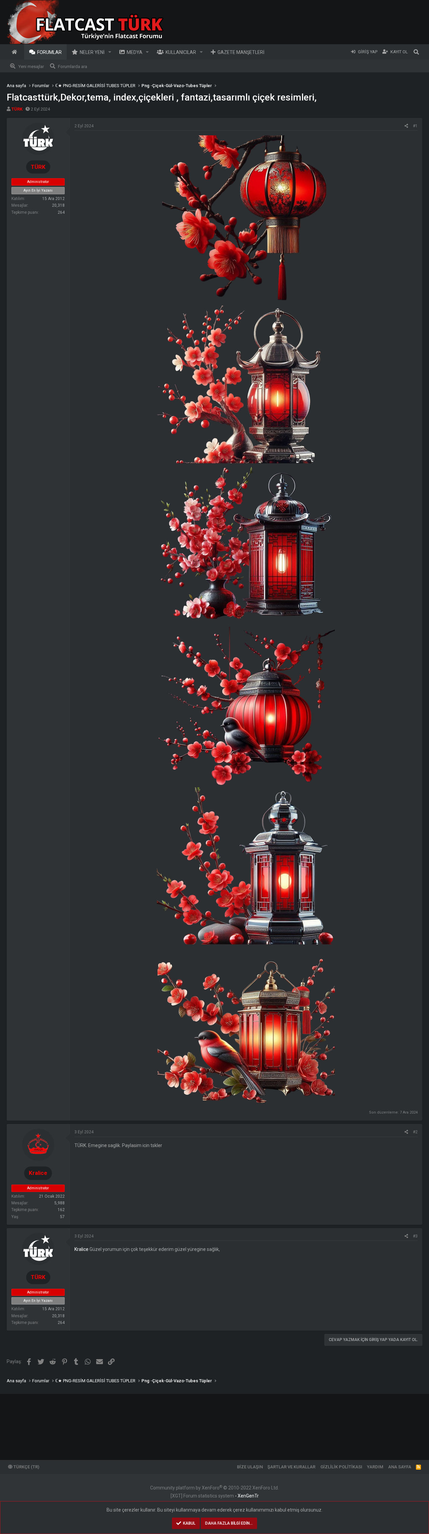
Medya (134, 52)
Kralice (81, 1249)
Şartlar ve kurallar (291, 1466)
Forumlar (49, 52)
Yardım (375, 1466)
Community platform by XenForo (214, 1487)
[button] (109, 52)
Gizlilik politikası (341, 1466)
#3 (415, 1236)
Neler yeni (92, 52)
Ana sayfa (15, 52)
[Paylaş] (406, 126)
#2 (415, 1132)
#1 (415, 126)
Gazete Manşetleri (241, 52)
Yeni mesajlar (31, 66)
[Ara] (416, 52)
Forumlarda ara (72, 66)
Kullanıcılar (181, 52)
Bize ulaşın (250, 1466)
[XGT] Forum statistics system (215, 1495)
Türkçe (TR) (25, 1466)
